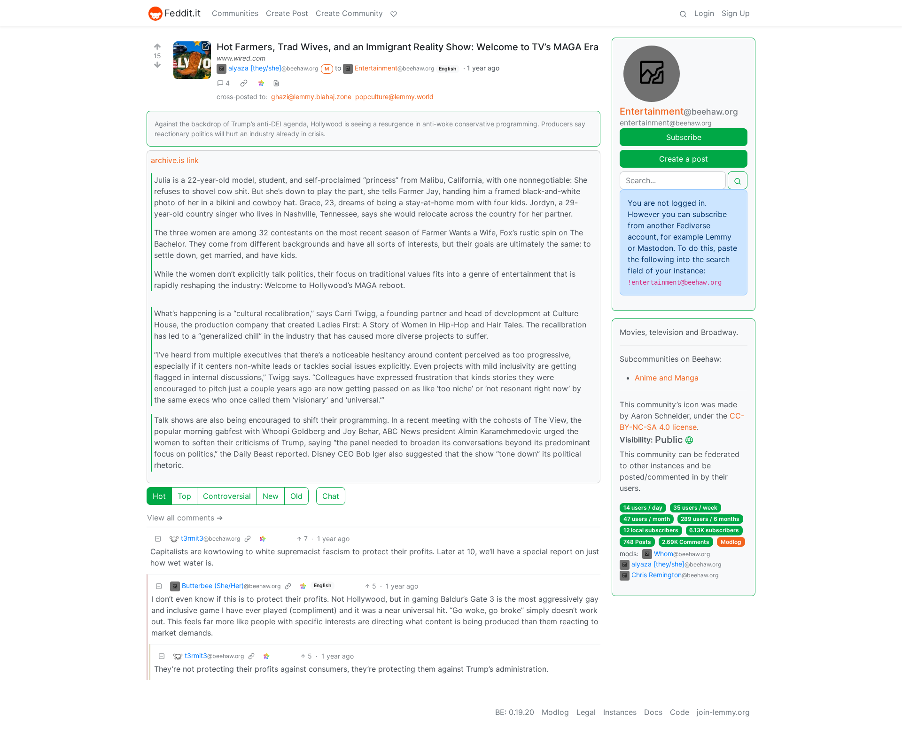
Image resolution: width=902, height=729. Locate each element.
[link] (244, 83)
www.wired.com (241, 58)
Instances (620, 712)
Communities (235, 13)
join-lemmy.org (723, 712)
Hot (159, 496)
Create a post (683, 158)
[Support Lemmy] (394, 13)
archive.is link (175, 160)
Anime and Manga (667, 377)
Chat (330, 496)
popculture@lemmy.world (394, 97)
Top (184, 496)
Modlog (731, 541)
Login (704, 13)
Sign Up (736, 13)
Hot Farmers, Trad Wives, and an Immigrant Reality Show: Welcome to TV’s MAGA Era (408, 47)
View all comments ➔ (185, 517)
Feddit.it (182, 13)
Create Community (349, 13)
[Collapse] (157, 538)
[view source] (276, 83)
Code (679, 712)
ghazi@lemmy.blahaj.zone (311, 97)
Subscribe (683, 137)
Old (296, 496)
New (271, 496)
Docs (653, 712)
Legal (586, 712)
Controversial (227, 496)
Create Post (287, 13)
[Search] (683, 13)
